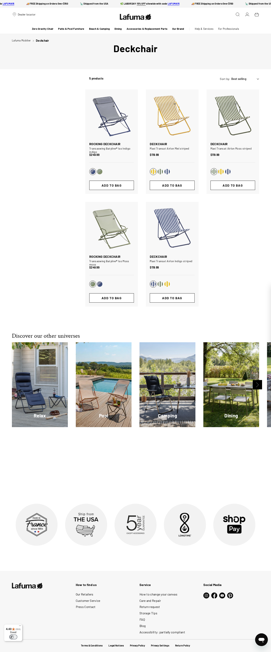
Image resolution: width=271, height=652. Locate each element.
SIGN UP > (239, 348)
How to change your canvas (158, 594)
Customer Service (88, 600)
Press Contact (86, 607)
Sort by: (225, 79)
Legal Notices (116, 645)
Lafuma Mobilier (21, 40)
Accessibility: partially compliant (162, 632)
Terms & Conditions (92, 645)
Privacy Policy (137, 645)
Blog (142, 626)
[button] (43, 29)
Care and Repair (150, 600)
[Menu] (20, 626)
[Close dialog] (267, 288)
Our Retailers (84, 594)
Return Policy (182, 645)
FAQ (142, 619)
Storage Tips (148, 613)
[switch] (13, 637)
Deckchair (42, 40)
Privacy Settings (160, 645)
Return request (149, 607)
